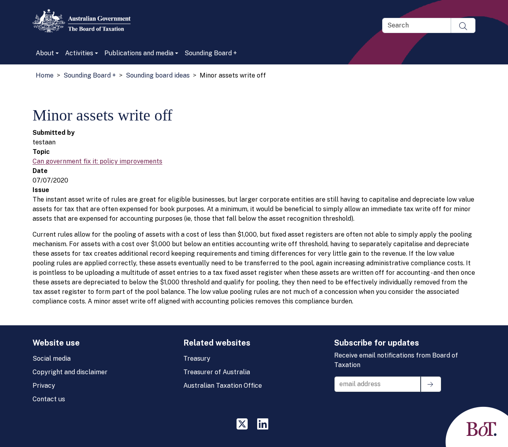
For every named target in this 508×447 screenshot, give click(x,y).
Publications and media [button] (138, 53)
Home (45, 75)
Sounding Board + (211, 53)
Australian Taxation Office (222, 385)
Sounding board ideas (158, 75)
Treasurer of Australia (216, 372)
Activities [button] (79, 53)
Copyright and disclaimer (70, 372)
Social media (52, 358)
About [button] (45, 53)
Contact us (49, 399)
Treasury (196, 358)
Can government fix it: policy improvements (97, 161)
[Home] (85, 21)
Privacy (44, 385)
